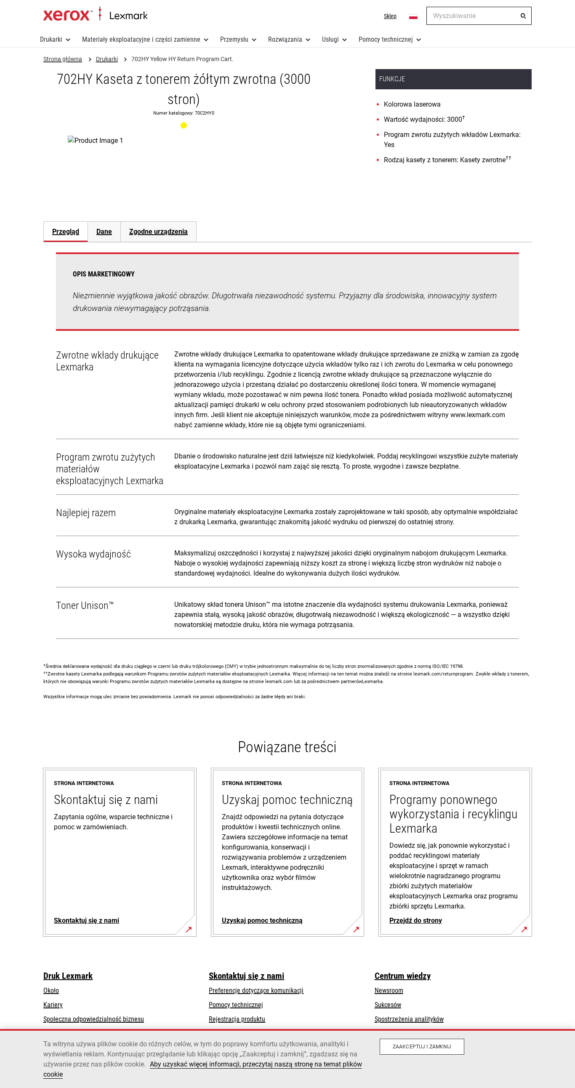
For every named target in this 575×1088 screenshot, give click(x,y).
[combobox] (479, 16)
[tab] (65, 231)
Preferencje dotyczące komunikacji (256, 990)
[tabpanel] (287, 447)
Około (51, 990)
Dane (104, 232)
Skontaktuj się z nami (246, 976)
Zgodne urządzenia (158, 232)
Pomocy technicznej (386, 39)
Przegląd (65, 232)
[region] (287, 1058)
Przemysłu (234, 39)
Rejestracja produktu (237, 1019)
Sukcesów (388, 1005)
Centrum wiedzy (403, 976)
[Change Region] (414, 16)
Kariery (53, 1005)
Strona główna (95, 14)
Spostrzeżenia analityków (409, 1019)
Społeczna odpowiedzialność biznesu (93, 1019)
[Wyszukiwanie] (523, 16)
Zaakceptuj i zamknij (422, 1047)
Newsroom (389, 990)
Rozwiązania (285, 39)
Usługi (330, 39)
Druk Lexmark (68, 976)
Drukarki (51, 39)
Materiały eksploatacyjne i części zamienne (141, 39)
